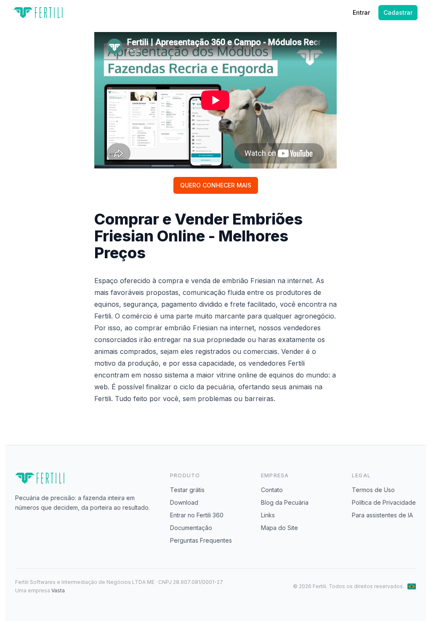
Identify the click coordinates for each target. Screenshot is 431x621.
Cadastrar (397, 12)
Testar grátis (187, 489)
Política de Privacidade (384, 502)
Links (268, 515)
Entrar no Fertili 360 (196, 515)
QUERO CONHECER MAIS (215, 185)
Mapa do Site (279, 527)
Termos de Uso (373, 489)
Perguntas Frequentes (201, 540)
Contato (272, 489)
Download (184, 502)
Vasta (58, 590)
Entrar (361, 12)
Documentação (191, 527)
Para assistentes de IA (382, 515)
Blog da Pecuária (285, 502)
